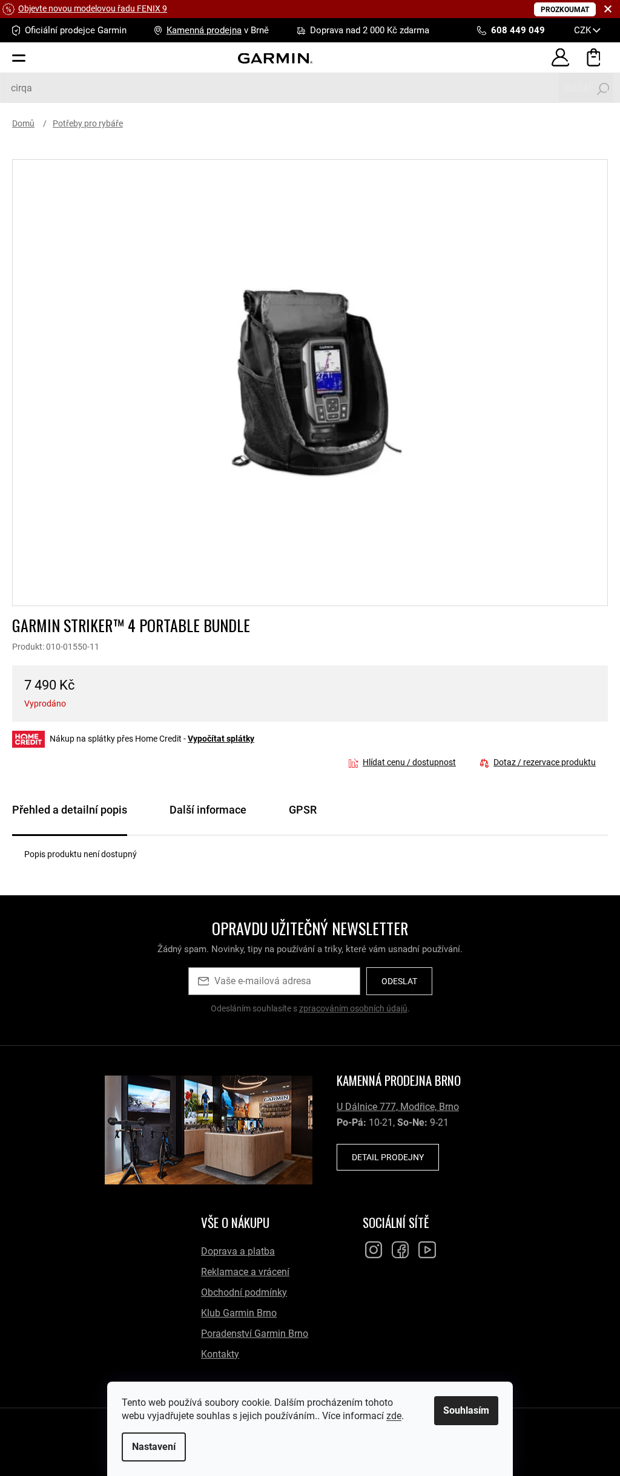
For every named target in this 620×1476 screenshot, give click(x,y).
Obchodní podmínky (244, 1292)
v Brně (218, 30)
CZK (583, 30)
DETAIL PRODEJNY (388, 1157)
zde (389, 1416)
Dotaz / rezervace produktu (544, 762)
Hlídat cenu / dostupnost (409, 762)
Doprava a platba (238, 1251)
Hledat (578, 87)
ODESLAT (399, 981)
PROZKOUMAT (565, 9)
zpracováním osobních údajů (353, 1008)
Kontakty (220, 1354)
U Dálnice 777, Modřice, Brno (398, 1106)
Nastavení (149, 1446)
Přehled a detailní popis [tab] (69, 809)
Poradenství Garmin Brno (254, 1333)
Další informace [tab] (208, 809)
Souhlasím (462, 1410)
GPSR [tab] (303, 809)
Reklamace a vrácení (245, 1272)
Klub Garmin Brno (239, 1313)
